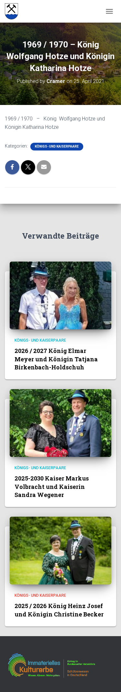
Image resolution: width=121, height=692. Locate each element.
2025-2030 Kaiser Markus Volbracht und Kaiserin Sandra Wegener (52, 486)
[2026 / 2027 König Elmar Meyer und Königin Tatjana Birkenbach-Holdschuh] (60, 295)
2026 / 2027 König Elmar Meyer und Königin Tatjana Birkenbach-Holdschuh (56, 359)
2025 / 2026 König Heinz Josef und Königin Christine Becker (59, 610)
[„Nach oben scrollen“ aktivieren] (108, 679)
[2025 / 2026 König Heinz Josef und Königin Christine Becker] (60, 550)
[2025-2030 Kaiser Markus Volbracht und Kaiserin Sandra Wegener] (60, 422)
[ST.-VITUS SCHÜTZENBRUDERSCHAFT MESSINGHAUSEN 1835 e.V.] (14, 11)
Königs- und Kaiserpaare (57, 146)
